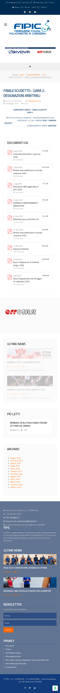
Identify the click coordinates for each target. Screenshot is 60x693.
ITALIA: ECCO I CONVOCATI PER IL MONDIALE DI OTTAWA (25, 567)
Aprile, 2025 (15, 468)
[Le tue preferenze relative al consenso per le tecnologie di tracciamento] (55, 688)
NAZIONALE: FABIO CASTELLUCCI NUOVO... (25, 389)
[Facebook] (24, 12)
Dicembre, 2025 (16, 460)
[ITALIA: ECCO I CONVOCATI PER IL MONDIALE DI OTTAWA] (30, 559)
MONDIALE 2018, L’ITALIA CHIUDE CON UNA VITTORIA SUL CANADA (28, 424)
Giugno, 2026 (15, 458)
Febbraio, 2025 (16, 471)
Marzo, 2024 (15, 481)
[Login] (30, 66)
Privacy (8, 649)
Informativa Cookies (13, 653)
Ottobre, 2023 (15, 487)
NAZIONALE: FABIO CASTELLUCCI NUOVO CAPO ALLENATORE (27, 591)
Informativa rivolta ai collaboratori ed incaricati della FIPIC (27, 660)
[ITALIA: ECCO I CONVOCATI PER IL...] (30, 353)
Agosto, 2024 (15, 476)
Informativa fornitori (13, 656)
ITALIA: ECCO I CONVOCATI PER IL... (22, 362)
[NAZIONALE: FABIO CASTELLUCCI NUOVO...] (30, 381)
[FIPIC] (30, 27)
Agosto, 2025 (15, 463)
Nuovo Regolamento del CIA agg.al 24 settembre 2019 (27, 280)
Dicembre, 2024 (16, 474)
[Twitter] (30, 12)
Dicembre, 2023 (16, 484)
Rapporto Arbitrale (21, 248)
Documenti (10, 646)
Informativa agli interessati (16, 663)
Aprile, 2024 (15, 479)
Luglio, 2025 (15, 466)
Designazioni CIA (34, 100)
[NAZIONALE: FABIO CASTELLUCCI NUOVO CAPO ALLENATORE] (30, 582)
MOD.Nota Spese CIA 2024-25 (26, 219)
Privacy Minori (11, 667)
